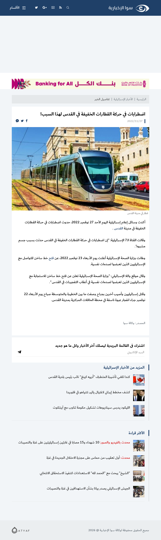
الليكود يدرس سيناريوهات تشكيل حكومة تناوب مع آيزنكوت (91, 408)
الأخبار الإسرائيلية (123, 99)
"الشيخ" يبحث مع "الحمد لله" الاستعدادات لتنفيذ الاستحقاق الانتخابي (85, 473)
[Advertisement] (80, 45)
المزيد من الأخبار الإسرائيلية (124, 367)
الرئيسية (141, 99)
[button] (18, 8)
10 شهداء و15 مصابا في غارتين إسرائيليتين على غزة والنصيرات (74, 442)
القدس (118, 228)
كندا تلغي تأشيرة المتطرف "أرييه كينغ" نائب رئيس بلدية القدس (89, 377)
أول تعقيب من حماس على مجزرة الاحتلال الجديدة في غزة (88, 458)
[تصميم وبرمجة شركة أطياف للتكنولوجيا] (20, 530)
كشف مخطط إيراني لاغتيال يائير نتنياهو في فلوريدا (98, 392)
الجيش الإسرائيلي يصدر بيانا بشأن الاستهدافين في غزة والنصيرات (88, 488)
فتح (51, 258)
